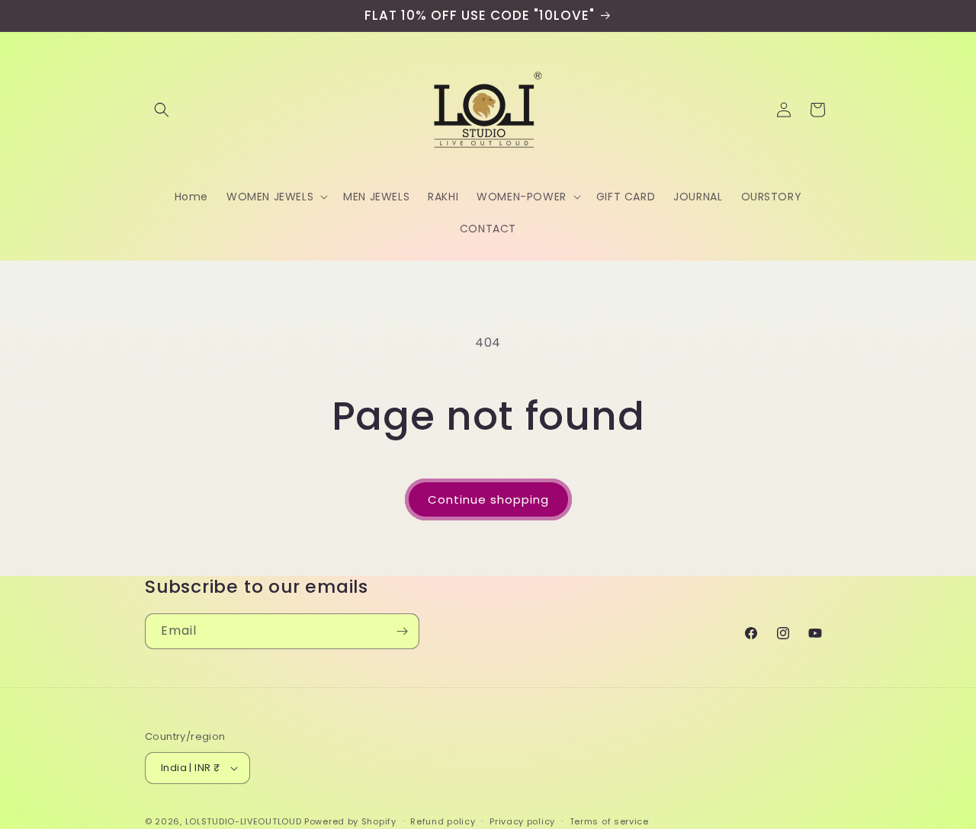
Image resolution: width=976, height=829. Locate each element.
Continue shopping (488, 499)
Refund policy (442, 821)
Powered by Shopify (350, 821)
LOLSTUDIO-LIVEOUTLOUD (243, 821)
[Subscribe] (402, 631)
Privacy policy (522, 821)
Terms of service (609, 821)
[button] (161, 109)
